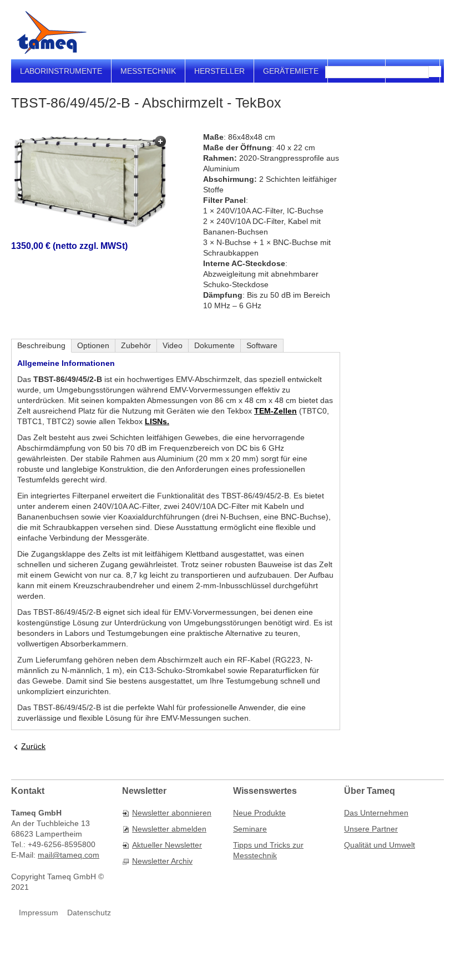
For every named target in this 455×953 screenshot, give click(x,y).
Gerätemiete (290, 71)
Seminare (250, 828)
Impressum (38, 912)
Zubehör (136, 345)
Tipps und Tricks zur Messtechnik (268, 850)
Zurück (33, 746)
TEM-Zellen (275, 410)
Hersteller (219, 71)
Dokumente (214, 345)
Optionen (93, 345)
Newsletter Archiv (162, 861)
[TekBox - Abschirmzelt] (90, 181)
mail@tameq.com (68, 854)
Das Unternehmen (376, 812)
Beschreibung (41, 345)
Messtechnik (148, 71)
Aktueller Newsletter (167, 844)
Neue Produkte (259, 812)
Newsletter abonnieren (171, 812)
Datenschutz (89, 912)
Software (261, 345)
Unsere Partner (371, 828)
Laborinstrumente (61, 71)
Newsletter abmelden (169, 828)
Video (173, 345)
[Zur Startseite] (52, 32)
